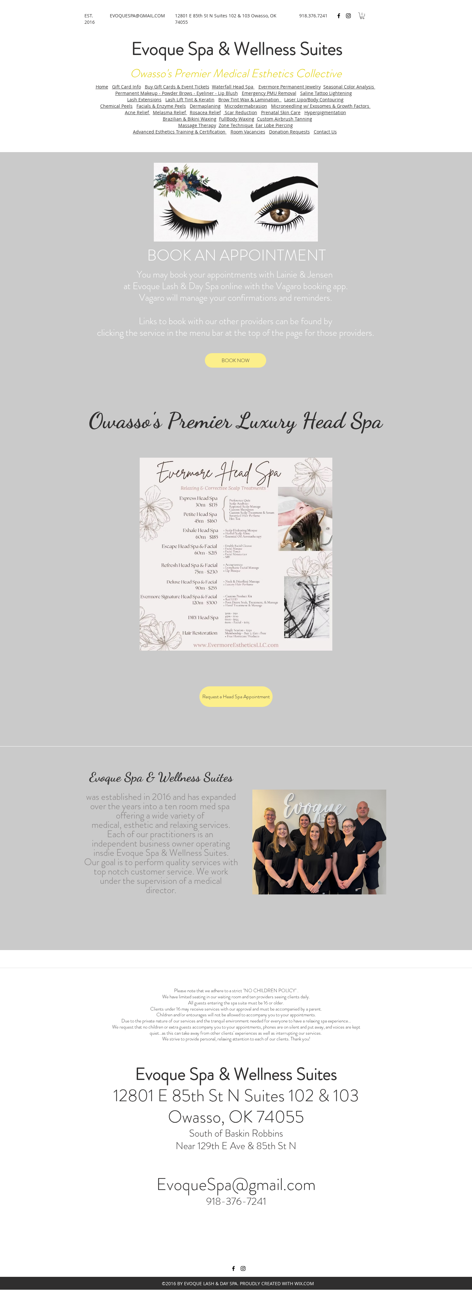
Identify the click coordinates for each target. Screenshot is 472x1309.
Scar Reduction (240, 112)
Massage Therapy (197, 125)
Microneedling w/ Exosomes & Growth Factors (321, 106)
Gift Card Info (126, 87)
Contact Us (325, 132)
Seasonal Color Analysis (349, 87)
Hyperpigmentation (325, 112)
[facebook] (339, 16)
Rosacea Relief (205, 112)
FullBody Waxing (236, 119)
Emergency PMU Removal (269, 93)
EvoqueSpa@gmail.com (236, 1184)
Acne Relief (137, 112)
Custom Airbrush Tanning (284, 119)
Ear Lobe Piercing (274, 125)
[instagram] (348, 16)
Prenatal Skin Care (281, 112)
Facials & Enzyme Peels (161, 106)
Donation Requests (289, 132)
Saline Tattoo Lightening (326, 93)
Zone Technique (236, 125)
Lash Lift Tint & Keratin (189, 99)
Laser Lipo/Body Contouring (314, 99)
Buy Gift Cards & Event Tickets (177, 87)
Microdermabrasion (245, 106)
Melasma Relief (170, 112)
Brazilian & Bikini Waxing (189, 119)
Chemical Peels (116, 106)
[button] (362, 16)
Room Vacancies (248, 132)
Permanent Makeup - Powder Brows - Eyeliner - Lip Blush (176, 93)
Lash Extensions (144, 99)
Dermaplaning (205, 106)
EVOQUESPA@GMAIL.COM (137, 16)
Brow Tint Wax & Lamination (250, 99)
